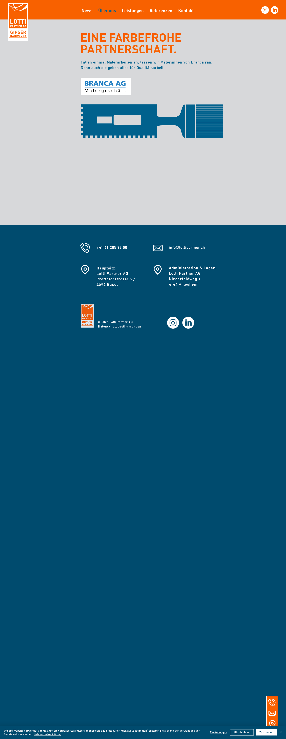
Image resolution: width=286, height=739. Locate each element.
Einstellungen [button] (218, 732)
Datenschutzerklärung (47, 734)
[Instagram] (265, 10)
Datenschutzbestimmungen (119, 326)
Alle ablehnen (241, 732)
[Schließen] (281, 732)
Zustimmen (266, 732)
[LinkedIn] (274, 10)
